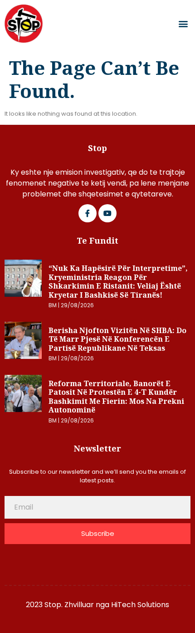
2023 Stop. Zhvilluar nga (68, 604)
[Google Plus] (107, 213)
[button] (183, 23)
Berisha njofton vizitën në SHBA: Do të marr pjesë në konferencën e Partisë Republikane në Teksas (117, 339)
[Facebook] (87, 213)
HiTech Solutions (140, 604)
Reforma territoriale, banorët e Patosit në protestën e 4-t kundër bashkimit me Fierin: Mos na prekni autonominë (116, 396)
